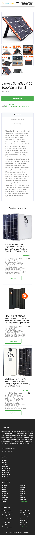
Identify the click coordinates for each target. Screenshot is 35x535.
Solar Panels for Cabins (12, 405)
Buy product (17, 98)
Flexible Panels (6, 511)
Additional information (17, 119)
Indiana (22, 493)
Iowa (21, 495)
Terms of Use (5, 472)
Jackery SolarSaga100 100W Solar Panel (16, 106)
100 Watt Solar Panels (14, 105)
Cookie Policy (5, 468)
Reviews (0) (17, 123)
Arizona (3, 489)
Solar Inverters (25, 517)
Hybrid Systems (6, 525)
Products (4, 462)
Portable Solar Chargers (12, 402)
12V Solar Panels (10, 261)
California (4, 493)
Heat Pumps (24, 519)
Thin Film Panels (25, 523)
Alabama (4, 485)
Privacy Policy (5, 470)
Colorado (4, 495)
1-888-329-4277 (26, 4)
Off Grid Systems (6, 527)
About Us (4, 460)
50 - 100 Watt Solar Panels (13, 262)
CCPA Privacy (5, 474)
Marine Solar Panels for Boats (14, 264)
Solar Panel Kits (6, 523)
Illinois (22, 491)
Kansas (22, 497)
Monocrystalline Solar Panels (14, 331)
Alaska (3, 487)
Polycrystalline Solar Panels (13, 267)
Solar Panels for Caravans (13, 269)
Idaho (22, 489)
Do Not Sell (4, 466)
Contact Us (4, 476)
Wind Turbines (24, 525)
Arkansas (4, 491)
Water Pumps (24, 521)
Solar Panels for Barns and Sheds (15, 268)
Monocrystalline (6, 515)
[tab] (17, 115)
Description (17, 115)
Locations (4, 464)
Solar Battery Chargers (12, 403)
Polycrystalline (6, 517)
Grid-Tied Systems (7, 513)
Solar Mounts (5, 521)
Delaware (4, 499)
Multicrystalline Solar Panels (13, 266)
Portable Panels (6, 519)
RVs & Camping (25, 513)
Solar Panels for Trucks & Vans (14, 272)
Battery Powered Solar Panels (14, 263)
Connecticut (5, 497)
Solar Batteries (25, 515)
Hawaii (22, 487)
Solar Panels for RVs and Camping (15, 271)
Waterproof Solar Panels (12, 273)
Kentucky (23, 499)
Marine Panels (24, 511)
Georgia (22, 485)
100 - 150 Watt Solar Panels (13, 258)
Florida (3, 501)
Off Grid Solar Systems (12, 332)
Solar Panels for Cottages (13, 407)
